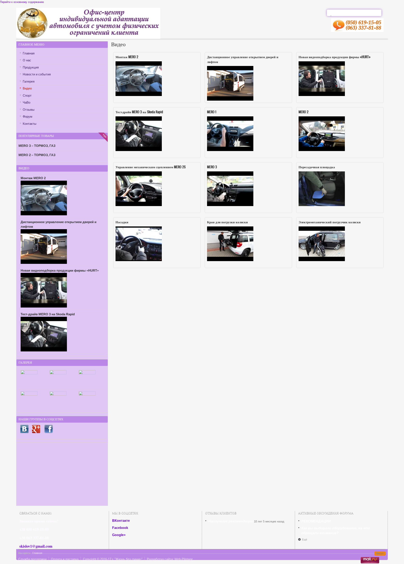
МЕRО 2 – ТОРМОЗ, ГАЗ (37, 155)
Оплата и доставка (64, 559)
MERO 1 (211, 111)
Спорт (27, 95)
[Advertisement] (62, 474)
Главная (29, 53)
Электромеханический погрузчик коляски (330, 222)
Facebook (120, 528)
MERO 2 (303, 111)
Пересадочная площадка (317, 166)
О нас (27, 60)
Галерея (29, 81)
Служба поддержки (32, 559)
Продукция (31, 67)
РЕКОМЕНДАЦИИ (316, 521)
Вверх (380, 553)
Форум (27, 116)
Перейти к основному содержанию (22, 2)
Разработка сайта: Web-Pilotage (170, 559)
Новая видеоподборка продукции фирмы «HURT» (335, 56)
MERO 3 (212, 166)
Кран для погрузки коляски (227, 222)
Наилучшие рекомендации (230, 521)
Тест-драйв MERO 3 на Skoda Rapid (139, 111)
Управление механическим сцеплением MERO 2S (151, 166)
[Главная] (88, 37)
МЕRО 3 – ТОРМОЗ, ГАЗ (37, 145)
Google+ (119, 535)
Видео (27, 88)
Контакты (29, 123)
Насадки (122, 222)
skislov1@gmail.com (35, 546)
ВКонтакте (121, 520)
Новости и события (37, 74)
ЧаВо (26, 102)
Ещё (304, 539)
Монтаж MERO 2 (127, 56)
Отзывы (29, 109)
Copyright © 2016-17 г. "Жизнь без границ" (112, 559)
